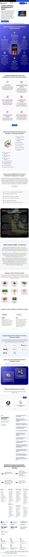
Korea (8, 553)
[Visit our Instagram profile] (1, 552)
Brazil (27, 551)
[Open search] (26, 3)
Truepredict (12, 524)
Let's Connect (22, 3)
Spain (16, 551)
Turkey (16, 553)
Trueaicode (3, 534)
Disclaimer (18, 555)
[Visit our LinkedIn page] (4, 552)
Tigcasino (3, 528)
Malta (23, 551)
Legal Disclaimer (22, 555)
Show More (9, 516)
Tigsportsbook (22, 528)
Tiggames (12, 528)
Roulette (24, 285)
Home (1, 23)
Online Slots (4, 285)
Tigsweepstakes (23, 524)
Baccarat (5, 293)
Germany (12, 551)
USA (8, 551)
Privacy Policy (14, 555)
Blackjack (14, 285)
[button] (24, 397)
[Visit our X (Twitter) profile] (2, 552)
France (20, 551)
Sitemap (25, 555)
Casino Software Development (7, 23)
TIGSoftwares (3, 524)
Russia (12, 553)
